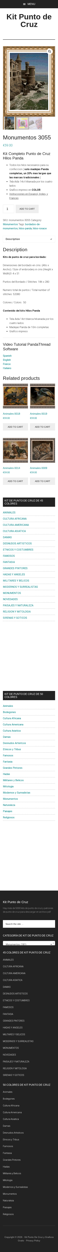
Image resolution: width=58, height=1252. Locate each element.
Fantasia (7, 761)
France (7, 364)
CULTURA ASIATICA (14, 531)
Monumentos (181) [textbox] (28, 944)
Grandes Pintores (12, 767)
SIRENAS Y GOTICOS (15, 617)
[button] (50, 51)
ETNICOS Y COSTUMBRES (18, 549)
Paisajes (7, 811)
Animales (8, 705)
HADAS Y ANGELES (14, 574)
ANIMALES (9, 512)
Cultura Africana (12, 718)
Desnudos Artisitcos (14, 743)
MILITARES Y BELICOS (16, 580)
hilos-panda (25, 228)
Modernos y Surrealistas (16, 792)
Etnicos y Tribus (12, 749)
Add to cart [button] (15, 427)
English (7, 359)
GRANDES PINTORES (15, 568)
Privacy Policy (33, 1240)
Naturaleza (9, 805)
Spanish (7, 355)
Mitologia (8, 786)
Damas (7, 736)
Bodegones (9, 712)
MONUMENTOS (12, 593)
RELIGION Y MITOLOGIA (17, 611)
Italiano (7, 368)
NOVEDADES (10, 599)
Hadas (6, 774)
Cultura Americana (13, 724)
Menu (31, 4)
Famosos (8, 755)
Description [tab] (13, 239)
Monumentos (10, 224)
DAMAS (7, 537)
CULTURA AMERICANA (16, 524)
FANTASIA (9, 562)
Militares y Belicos (13, 780)
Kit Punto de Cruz (29, 21)
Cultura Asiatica (12, 730)
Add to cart (27, 209)
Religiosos (9, 817)
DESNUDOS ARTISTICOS (17, 543)
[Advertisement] (29, 656)
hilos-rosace (40, 228)
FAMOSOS (9, 555)
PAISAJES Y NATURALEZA (18, 605)
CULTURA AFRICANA (15, 518)
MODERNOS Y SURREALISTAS (20, 586)
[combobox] (29, 943)
